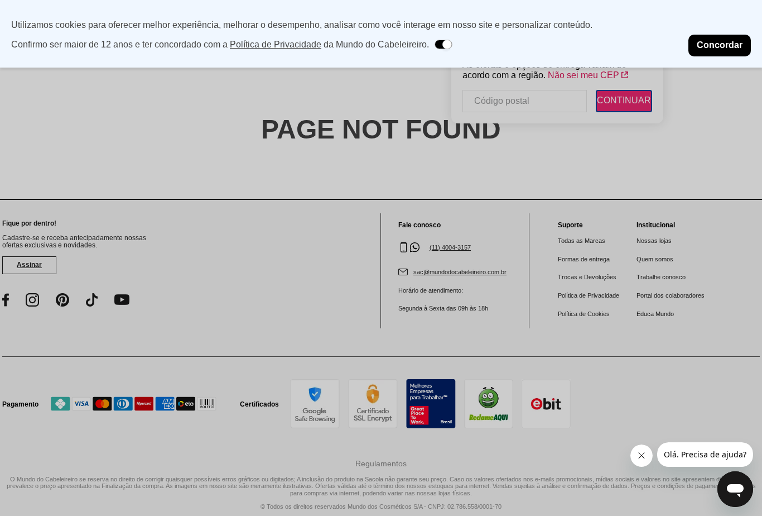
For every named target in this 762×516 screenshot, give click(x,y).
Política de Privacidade (275, 44)
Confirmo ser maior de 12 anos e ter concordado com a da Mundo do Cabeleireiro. (220, 44)
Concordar (719, 45)
